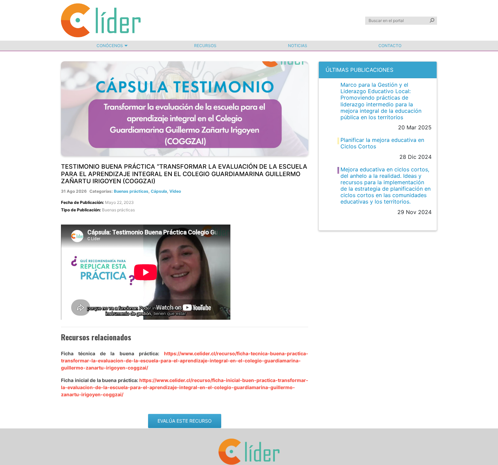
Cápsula (159, 191)
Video (175, 191)
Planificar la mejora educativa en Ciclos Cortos (382, 143)
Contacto (389, 45)
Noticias (297, 45)
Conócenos (110, 45)
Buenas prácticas (131, 191)
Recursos (205, 45)
